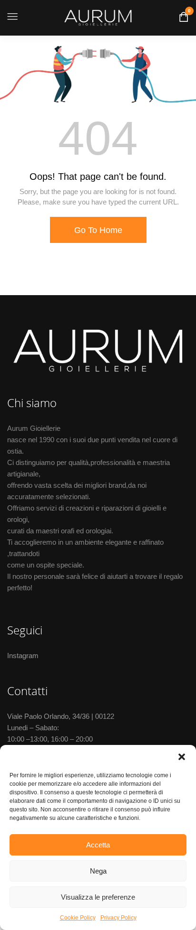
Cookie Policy (78, 917)
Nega (98, 871)
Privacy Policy (118, 917)
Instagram (23, 655)
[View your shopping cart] (184, 19)
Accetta (98, 845)
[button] (181, 757)
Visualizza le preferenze (98, 897)
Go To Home (98, 230)
